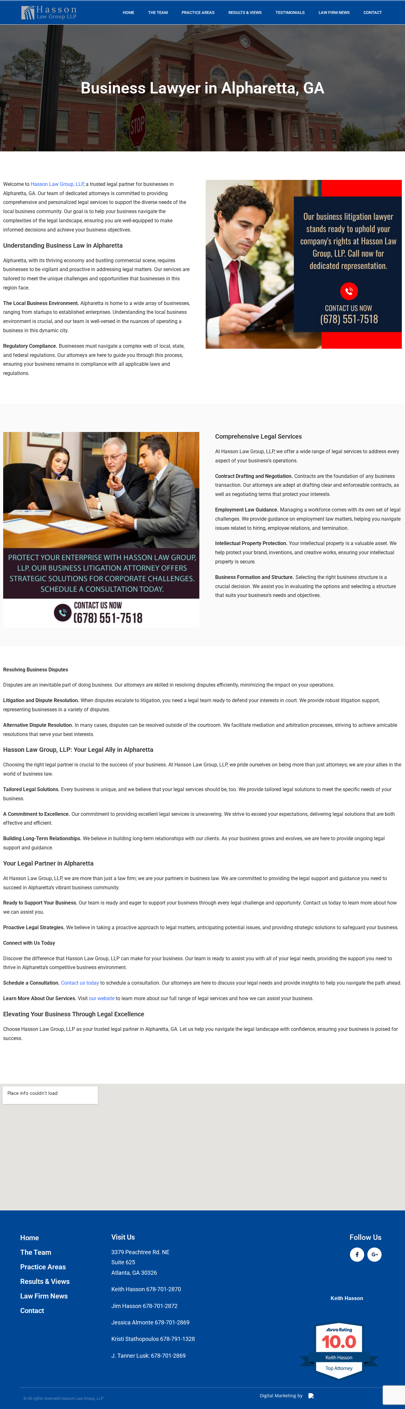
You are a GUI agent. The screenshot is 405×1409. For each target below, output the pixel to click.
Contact (373, 12)
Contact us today (80, 983)
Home (128, 12)
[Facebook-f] (357, 1254)
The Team (158, 12)
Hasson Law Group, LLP (57, 184)
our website (102, 998)
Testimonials (290, 12)
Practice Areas (198, 12)
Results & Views (245, 12)
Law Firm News (334, 12)
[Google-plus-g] (374, 1254)
